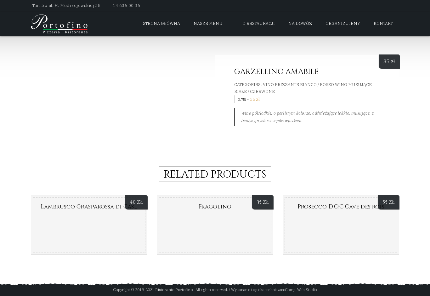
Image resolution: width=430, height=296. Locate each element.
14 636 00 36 (126, 5)
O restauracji (258, 23)
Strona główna (161, 23)
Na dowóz (300, 23)
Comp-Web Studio (301, 289)
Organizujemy (342, 23)
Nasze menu (208, 23)
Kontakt (383, 23)
